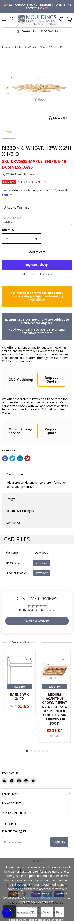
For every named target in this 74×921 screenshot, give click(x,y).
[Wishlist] (61, 19)
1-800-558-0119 (42, 329)
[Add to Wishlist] (27, 658)
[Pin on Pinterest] (27, 458)
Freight (10, 499)
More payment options (37, 274)
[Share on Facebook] (5, 458)
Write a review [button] (37, 621)
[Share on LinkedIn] (20, 458)
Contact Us (13, 522)
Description (15, 474)
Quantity (8, 229)
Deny (59, 912)
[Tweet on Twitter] (12, 458)
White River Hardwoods (22, 174)
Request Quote (51, 379)
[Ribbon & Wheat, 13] (8, 131)
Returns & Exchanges (20, 511)
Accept (47, 912)
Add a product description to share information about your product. (37, 485)
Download (41, 563)
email (62, 329)
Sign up (59, 842)
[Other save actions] (32, 912)
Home (6, 47)
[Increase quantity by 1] (36, 238)
